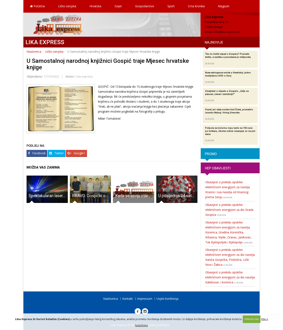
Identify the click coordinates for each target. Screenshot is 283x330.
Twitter (58, 153)
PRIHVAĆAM (252, 319)
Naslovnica (34, 51)
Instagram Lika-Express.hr (145, 311)
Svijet (118, 6)
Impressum (144, 299)
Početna (39, 6)
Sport (171, 6)
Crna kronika (196, 6)
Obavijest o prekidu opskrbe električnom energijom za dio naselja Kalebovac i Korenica (230, 277)
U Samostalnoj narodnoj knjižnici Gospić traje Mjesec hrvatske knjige (108, 64)
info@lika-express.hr (226, 32)
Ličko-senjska (67, 6)
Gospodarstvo (144, 6)
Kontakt (127, 299)
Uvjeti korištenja (167, 299)
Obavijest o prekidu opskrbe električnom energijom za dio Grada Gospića (229, 210)
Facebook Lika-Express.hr (138, 311)
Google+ (79, 153)
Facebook (38, 153)
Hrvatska (95, 6)
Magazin (223, 6)
